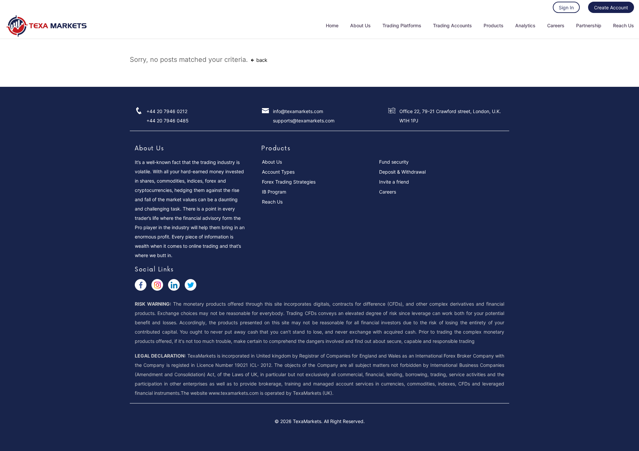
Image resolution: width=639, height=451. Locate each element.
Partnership (588, 25)
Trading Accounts (452, 25)
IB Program (274, 192)
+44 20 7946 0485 (167, 120)
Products (494, 25)
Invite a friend (394, 182)
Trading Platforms (401, 25)
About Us (360, 25)
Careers (555, 25)
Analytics (525, 25)
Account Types (278, 172)
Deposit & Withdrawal (402, 172)
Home (332, 25)
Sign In (566, 7)
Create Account (611, 7)
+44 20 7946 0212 (166, 111)
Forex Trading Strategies (289, 182)
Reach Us (623, 25)
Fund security (394, 162)
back (261, 60)
